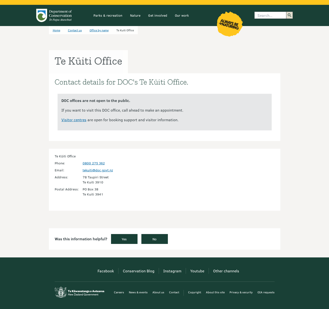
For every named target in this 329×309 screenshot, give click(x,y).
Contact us (75, 30)
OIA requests (266, 292)
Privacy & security (241, 292)
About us (158, 292)
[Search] (289, 15)
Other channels (226, 270)
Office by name (99, 30)
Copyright (194, 292)
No (154, 239)
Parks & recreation (107, 15)
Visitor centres (73, 119)
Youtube (197, 270)
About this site (215, 292)
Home (56, 30)
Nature (135, 15)
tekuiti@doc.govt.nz (98, 170)
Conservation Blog (138, 270)
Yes (124, 239)
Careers (119, 292)
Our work (182, 15)
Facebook (106, 270)
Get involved (157, 15)
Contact (174, 292)
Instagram (172, 270)
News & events (138, 292)
